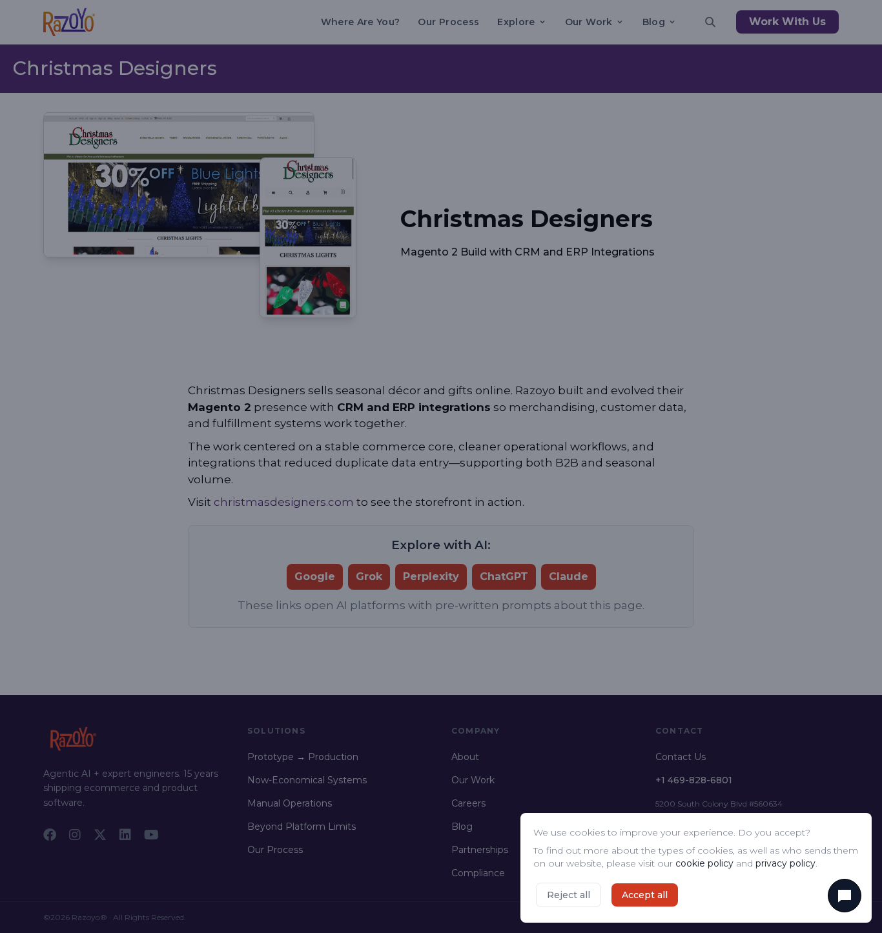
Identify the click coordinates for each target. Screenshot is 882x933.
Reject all (568, 895)
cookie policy (704, 863)
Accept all (645, 895)
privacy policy (785, 863)
